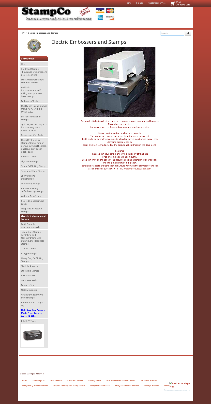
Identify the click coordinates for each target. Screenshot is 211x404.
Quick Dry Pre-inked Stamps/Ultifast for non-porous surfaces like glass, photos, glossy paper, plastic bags (33, 145)
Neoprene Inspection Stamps (31, 210)
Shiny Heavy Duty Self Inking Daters (69, 385)
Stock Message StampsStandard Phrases (32, 81)
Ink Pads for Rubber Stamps (31, 118)
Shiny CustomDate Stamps (28, 177)
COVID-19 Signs (28, 320)
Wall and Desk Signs (31, 196)
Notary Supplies (29, 289)
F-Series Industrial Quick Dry (33, 304)
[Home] (23, 33)
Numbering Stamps (30, 183)
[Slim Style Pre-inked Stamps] (34, 335)
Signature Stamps (30, 161)
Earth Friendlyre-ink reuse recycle (30, 226)
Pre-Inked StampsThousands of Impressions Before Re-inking (34, 71)
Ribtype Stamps (29, 253)
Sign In (139, 2)
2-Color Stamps (28, 248)
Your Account (56, 380)
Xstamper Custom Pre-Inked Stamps (32, 296)
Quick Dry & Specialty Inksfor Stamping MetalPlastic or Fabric (34, 127)
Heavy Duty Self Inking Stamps (32, 260)
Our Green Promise (148, 380)
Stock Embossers (29, 265)
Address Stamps (29, 156)
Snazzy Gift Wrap (151, 385)
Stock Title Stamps (30, 270)
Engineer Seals (28, 285)
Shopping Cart (183, 4)
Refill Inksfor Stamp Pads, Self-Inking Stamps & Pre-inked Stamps (31, 92)
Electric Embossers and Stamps (33, 218)
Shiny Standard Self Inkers (127, 385)
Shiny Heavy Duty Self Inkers (35, 385)
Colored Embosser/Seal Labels (32, 202)
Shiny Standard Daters (100, 385)
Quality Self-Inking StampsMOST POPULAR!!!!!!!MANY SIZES (34, 108)
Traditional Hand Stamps (33, 170)
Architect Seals (28, 275)
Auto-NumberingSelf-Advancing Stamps (32, 190)
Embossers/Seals (29, 101)
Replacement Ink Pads (32, 135)
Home (128, 2)
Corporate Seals (29, 280)
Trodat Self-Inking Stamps (33, 166)
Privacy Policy (94, 380)
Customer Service (157, 2)
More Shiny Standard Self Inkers (120, 380)
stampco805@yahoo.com (138, 168)
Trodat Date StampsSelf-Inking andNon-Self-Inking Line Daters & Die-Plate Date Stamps (32, 237)
